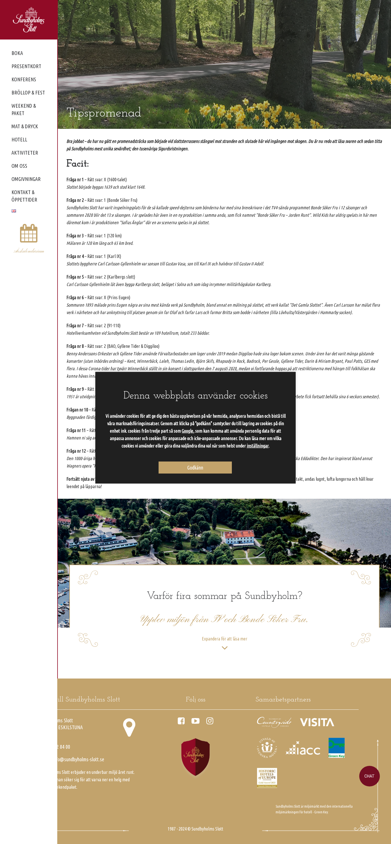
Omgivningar (26, 179)
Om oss (19, 166)
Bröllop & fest (28, 92)
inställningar (258, 445)
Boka (17, 53)
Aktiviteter (24, 152)
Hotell (19, 139)
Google (187, 430)
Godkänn (195, 467)
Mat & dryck (24, 126)
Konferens (23, 79)
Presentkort (26, 66)
